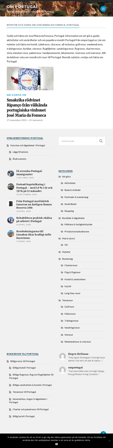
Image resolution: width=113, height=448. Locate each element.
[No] (109, 440)
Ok (56, 444)
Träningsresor (71, 320)
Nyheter (66, 251)
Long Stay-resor (72, 293)
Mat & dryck (14, 95)
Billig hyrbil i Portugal (24, 416)
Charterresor (71, 265)
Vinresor (68, 334)
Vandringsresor (72, 327)
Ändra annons (19, 158)
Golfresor (69, 306)
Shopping (69, 210)
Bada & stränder (72, 189)
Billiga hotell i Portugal (24, 367)
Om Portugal (22, 6)
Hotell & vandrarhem (74, 279)
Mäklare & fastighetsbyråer (78, 224)
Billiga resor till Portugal (22, 361)
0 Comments (36, 120)
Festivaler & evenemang (76, 197)
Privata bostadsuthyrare (76, 231)
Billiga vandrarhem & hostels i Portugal (32, 384)
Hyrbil (67, 286)
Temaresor (67, 300)
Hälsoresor (70, 313)
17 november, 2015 (17, 120)
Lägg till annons (20, 151)
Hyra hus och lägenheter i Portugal (27, 145)
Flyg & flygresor (72, 272)
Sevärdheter (70, 204)
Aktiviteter (70, 183)
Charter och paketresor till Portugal (31, 409)
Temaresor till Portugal (24, 391)
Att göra (66, 176)
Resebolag (67, 258)
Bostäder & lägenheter (73, 218)
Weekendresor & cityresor (77, 341)
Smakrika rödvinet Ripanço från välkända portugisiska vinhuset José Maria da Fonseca (27, 108)
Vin (24, 95)
